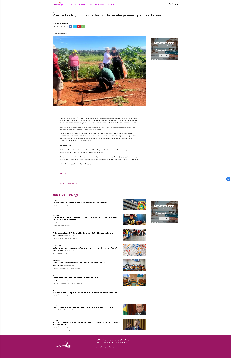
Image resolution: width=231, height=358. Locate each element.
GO (54, 290)
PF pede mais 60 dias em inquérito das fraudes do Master (80, 202)
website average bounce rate (68, 183)
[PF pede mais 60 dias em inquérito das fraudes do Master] (134, 204)
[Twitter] (75, 26)
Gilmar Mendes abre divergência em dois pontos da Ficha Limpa (83, 307)
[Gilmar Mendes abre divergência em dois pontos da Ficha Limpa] (134, 309)
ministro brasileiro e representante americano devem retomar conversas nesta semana (86, 323)
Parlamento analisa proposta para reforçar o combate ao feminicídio (85, 292)
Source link (63, 173)
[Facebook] (70, 26)
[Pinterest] (79, 26)
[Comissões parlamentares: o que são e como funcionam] (134, 265)
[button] (173, 4)
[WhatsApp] (83, 26)
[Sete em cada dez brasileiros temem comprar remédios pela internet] (134, 250)
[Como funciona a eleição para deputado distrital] (134, 280)
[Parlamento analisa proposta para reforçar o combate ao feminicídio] (134, 294)
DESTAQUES (56, 260)
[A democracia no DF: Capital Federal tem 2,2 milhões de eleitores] (134, 235)
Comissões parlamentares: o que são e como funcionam (79, 263)
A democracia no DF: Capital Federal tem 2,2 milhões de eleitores (83, 233)
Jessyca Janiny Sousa (61, 23)
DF (53, 12)
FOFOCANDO (57, 215)
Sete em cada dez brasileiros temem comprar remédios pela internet (85, 248)
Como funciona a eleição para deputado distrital (75, 277)
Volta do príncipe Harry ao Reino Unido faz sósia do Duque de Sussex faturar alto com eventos (85, 218)
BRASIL (55, 200)
